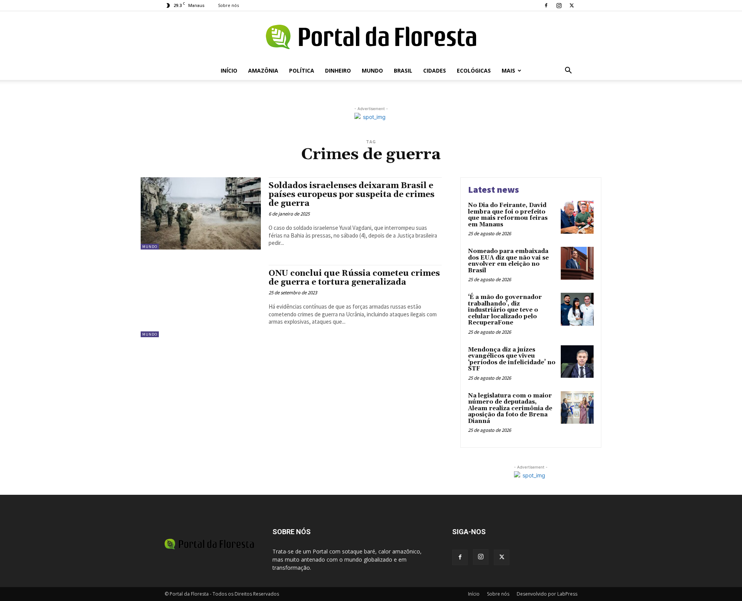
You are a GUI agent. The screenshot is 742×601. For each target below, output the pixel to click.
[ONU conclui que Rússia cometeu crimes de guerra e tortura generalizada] (201, 301)
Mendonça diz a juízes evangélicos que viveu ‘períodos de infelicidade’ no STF (511, 359)
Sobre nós (228, 5)
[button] (568, 71)
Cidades (434, 70)
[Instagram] (559, 5)
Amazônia (263, 70)
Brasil (403, 70)
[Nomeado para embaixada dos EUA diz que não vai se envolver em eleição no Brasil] (577, 263)
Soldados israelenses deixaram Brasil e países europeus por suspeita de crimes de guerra (351, 195)
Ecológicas (474, 70)
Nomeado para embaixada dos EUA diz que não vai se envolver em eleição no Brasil (508, 261)
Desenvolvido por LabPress (547, 594)
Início (229, 70)
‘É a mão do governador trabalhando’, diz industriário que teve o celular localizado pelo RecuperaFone (505, 310)
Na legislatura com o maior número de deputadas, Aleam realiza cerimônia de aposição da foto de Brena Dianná (510, 408)
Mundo (372, 70)
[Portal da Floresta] (371, 37)
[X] (571, 5)
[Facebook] (546, 5)
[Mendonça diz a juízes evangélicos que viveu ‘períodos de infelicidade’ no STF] (577, 361)
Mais (508, 70)
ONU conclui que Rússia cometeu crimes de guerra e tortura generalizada (354, 277)
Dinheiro (338, 70)
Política (301, 70)
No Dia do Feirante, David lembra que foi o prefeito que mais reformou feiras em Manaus (508, 215)
